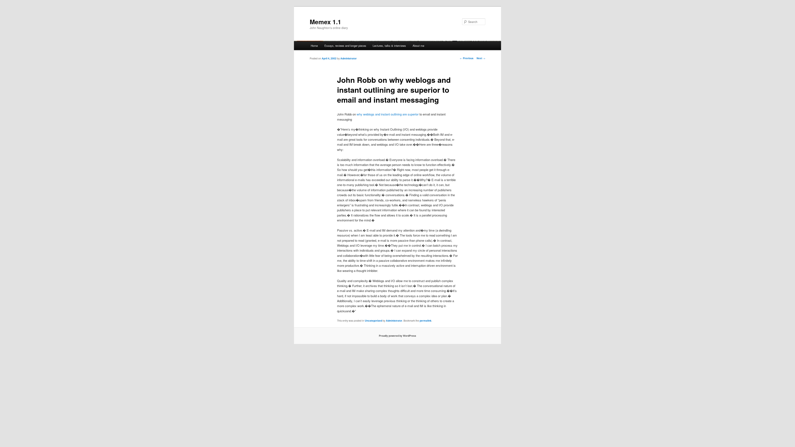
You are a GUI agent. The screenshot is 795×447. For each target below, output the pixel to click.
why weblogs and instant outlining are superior (388, 114)
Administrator (348, 58)
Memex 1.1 (325, 21)
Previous (466, 58)
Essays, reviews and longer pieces (345, 46)
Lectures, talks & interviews (389, 46)
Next (481, 58)
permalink (425, 320)
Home (314, 46)
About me (418, 46)
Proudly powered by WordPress (397, 336)
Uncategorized (373, 320)
